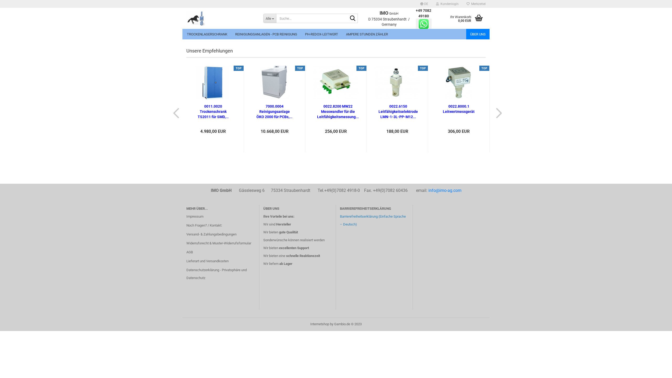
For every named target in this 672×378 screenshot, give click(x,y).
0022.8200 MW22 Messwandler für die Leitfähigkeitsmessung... (338, 111)
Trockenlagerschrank (207, 34)
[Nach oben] (657, 370)
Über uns (478, 34)
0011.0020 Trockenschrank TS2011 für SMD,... (213, 111)
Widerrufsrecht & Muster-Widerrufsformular (218, 243)
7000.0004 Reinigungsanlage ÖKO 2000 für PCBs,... (274, 111)
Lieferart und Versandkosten (207, 261)
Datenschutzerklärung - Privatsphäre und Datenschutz (216, 274)
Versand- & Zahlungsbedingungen (211, 234)
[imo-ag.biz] (220, 18)
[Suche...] (353, 18)
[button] (424, 4)
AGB (189, 252)
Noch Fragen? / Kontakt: (204, 225)
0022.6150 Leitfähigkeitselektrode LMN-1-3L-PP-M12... (398, 111)
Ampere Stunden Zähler (367, 34)
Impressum (194, 216)
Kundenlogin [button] (449, 4)
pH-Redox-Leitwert (321, 34)
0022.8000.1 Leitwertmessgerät (459, 109)
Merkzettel (478, 4)
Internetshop (319, 324)
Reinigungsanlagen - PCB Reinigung (266, 34)
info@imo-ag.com (444, 190)
